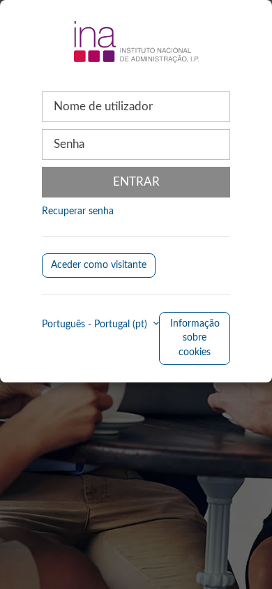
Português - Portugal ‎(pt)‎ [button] (96, 324)
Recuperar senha (78, 211)
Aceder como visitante (98, 265)
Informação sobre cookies (195, 338)
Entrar (136, 182)
